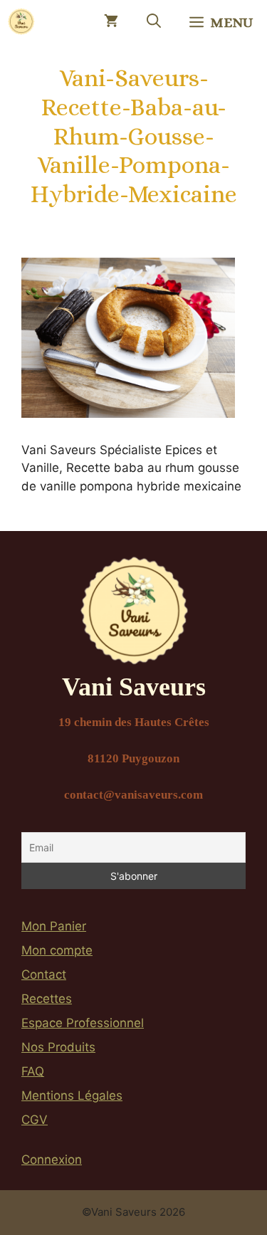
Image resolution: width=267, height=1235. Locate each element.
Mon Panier (53, 926)
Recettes (46, 999)
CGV (34, 1120)
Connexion (51, 1159)
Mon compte (57, 950)
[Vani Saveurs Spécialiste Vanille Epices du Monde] (21, 21)
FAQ (32, 1071)
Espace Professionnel (82, 1023)
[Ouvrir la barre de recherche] (153, 21)
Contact (43, 974)
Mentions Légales (71, 1095)
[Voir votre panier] (111, 21)
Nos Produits (58, 1047)
